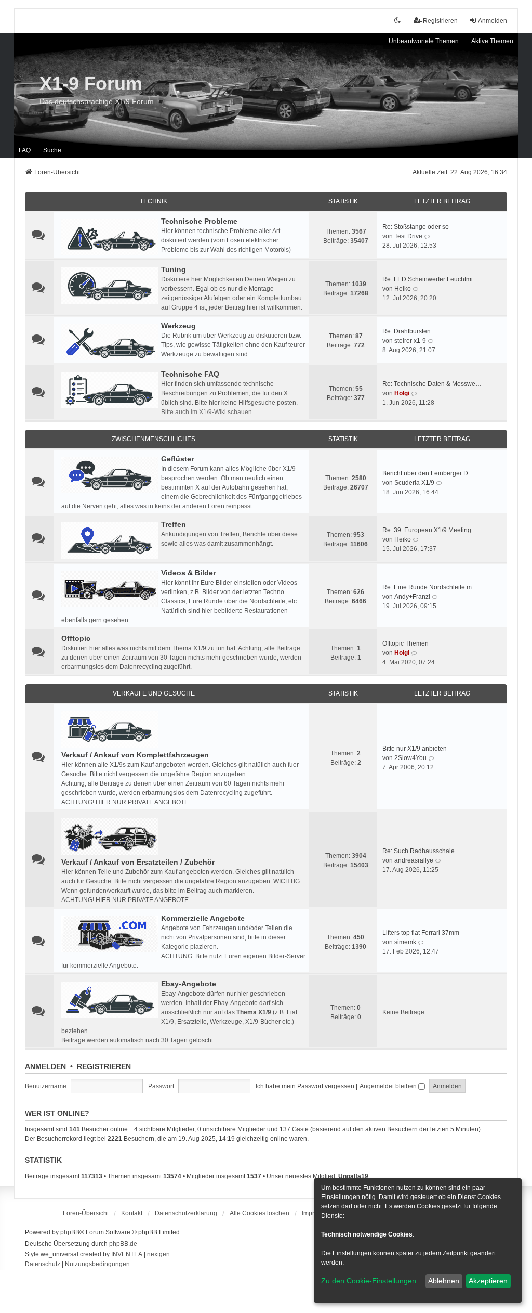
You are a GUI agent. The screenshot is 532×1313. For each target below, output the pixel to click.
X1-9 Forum (90, 83)
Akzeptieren (488, 1281)
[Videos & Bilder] (109, 589)
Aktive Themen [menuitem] (492, 41)
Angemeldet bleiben (389, 1086)
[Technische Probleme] (109, 237)
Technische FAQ (190, 374)
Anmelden (45, 1066)
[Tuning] (109, 285)
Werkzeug (178, 325)
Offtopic (75, 638)
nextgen (158, 1254)
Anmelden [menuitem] (492, 20)
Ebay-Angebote (188, 984)
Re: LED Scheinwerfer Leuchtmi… (430, 279)
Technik (153, 201)
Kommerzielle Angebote (203, 918)
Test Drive (408, 236)
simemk (405, 942)
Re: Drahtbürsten (406, 331)
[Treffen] (109, 540)
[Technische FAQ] (109, 390)
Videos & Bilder (188, 573)
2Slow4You (410, 758)
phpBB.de (123, 1243)
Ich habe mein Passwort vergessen (305, 1086)
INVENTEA (126, 1254)
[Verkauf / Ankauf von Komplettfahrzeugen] (109, 729)
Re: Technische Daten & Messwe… (432, 384)
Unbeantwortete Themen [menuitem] (424, 41)
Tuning (173, 269)
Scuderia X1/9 (414, 482)
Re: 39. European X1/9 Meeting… (429, 530)
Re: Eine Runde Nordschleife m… (430, 587)
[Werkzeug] (109, 342)
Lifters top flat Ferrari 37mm (420, 932)
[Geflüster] (109, 475)
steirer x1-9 (410, 340)
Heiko (402, 288)
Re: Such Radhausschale (418, 851)
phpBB (69, 1232)
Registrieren (104, 1066)
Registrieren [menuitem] (440, 20)
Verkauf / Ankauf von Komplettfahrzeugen (135, 755)
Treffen (173, 524)
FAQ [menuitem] (25, 150)
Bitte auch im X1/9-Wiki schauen (206, 412)
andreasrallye (413, 860)
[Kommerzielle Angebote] (109, 934)
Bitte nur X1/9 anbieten (414, 748)
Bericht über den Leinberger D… (428, 473)
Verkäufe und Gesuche (154, 693)
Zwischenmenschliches (153, 439)
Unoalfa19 (353, 1176)
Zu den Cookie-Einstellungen (368, 1281)
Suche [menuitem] (52, 150)
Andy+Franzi (412, 596)
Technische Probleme (199, 221)
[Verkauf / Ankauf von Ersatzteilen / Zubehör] (109, 836)
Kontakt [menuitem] (131, 1213)
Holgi (401, 393)
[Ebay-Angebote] (109, 1000)
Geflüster (177, 459)
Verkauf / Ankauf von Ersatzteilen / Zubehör (138, 862)
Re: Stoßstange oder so (415, 226)
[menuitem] (186, 1213)
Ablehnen (443, 1281)
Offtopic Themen (405, 643)
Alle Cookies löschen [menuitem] (259, 1213)
